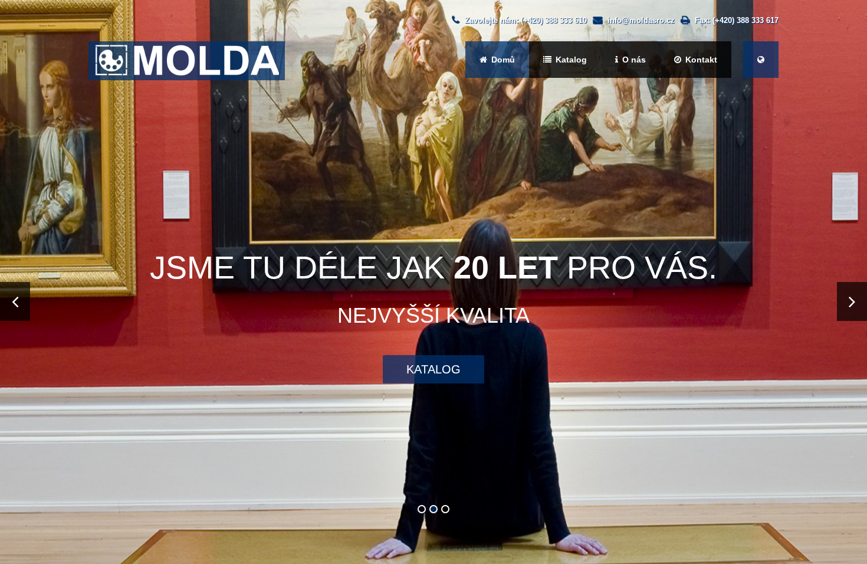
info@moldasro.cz (641, 20)
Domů (502, 59)
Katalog (570, 59)
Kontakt (700, 59)
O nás (633, 59)
